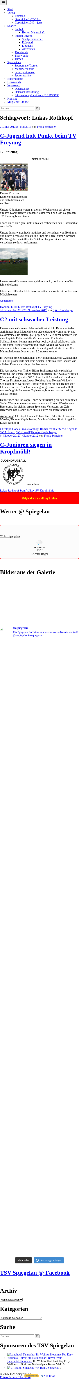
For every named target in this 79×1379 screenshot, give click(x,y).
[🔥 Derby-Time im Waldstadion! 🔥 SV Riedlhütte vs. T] (39, 930)
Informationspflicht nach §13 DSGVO (37, 95)
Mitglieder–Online (18, 101)
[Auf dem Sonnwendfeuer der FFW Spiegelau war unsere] (39, 644)
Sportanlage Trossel (26, 65)
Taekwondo (21, 55)
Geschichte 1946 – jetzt (28, 22)
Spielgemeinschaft (32, 39)
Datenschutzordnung (27, 92)
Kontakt (12, 98)
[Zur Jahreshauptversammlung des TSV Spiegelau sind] (39, 807)
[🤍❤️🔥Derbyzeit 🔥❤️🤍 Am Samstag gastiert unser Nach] (39, 789)
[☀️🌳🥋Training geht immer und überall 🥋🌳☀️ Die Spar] (39, 1174)
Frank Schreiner (46, 126)
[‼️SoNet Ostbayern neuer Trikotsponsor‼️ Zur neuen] (39, 1099)
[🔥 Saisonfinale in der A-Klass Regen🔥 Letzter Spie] (39, 761)
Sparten (11, 25)
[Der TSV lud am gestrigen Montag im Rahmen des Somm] (39, 1221)
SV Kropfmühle (44, 490)
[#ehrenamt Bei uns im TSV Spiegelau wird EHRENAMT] (39, 1009)
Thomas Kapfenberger (43, 432)
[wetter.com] (31, 1376)
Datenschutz (22, 88)
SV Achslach (7, 432)
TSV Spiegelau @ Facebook (35, 1272)
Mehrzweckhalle (24, 68)
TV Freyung (45, 307)
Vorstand (20, 15)
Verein (11, 12)
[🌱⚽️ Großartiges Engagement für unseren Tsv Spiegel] (39, 1063)
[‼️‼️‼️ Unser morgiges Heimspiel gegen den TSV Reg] (39, 821)
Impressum (13, 85)
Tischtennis (21, 52)
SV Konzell (23, 432)
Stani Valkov (27, 490)
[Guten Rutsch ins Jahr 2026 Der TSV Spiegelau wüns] (39, 880)
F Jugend (27, 42)
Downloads (14, 82)
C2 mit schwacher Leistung (34, 319)
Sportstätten (14, 62)
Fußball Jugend (24, 35)
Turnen (19, 58)
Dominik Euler (8, 307)
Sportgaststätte (23, 75)
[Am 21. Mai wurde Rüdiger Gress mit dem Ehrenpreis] (39, 675)
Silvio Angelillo (68, 429)
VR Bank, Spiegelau (46, 1367)
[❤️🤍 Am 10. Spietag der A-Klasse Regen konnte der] (39, 905)
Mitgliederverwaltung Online (39, 498)
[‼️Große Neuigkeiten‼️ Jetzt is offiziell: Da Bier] (39, 722)
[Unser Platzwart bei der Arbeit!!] (39, 1039)
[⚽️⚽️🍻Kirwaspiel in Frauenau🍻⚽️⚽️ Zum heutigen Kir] (39, 1151)
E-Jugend (27, 45)
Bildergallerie (15, 78)
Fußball (19, 29)
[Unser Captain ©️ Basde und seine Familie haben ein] (39, 846)
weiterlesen (8, 300)
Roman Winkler (49, 429)
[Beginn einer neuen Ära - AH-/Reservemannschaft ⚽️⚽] (39, 962)
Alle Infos (49, 1376)
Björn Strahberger (63, 310)
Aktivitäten (28, 49)
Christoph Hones (10, 429)
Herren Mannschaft (33, 32)
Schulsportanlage (25, 72)
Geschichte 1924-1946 (28, 19)
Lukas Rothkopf (27, 307)
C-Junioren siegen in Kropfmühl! (26, 448)
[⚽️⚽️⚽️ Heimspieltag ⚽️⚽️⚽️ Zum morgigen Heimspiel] (39, 1127)
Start (10, 9)
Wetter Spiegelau (10, 536)
